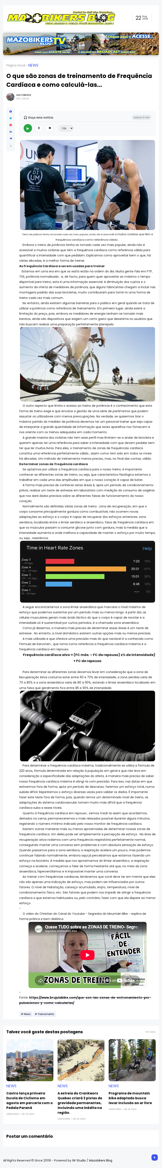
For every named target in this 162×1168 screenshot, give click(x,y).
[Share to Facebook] (10, 111)
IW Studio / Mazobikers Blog (92, 1160)
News (33, 65)
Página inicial (15, 65)
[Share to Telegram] (10, 138)
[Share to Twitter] (10, 118)
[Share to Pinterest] (10, 125)
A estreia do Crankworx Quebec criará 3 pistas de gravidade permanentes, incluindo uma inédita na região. (80, 1103)
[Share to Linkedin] (10, 132)
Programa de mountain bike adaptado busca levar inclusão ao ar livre (130, 1098)
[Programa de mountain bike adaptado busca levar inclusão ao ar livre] (132, 1060)
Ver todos (150, 1031)
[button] (10, 146)
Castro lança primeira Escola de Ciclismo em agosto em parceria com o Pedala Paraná (29, 1100)
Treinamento (46, 1014)
